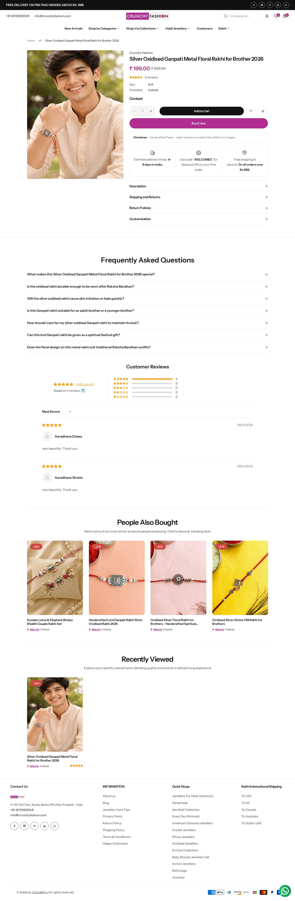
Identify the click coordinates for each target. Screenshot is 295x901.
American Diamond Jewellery (192, 823)
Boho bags (179, 870)
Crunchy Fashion (141, 53)
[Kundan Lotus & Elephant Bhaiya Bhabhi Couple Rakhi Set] (55, 578)
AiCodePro (40, 892)
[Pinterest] (270, 5)
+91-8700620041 (22, 810)
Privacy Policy (112, 816)
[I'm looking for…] (225, 16)
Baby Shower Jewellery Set (190, 857)
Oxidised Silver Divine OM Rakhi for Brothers (237, 622)
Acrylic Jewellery (184, 864)
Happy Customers (115, 843)
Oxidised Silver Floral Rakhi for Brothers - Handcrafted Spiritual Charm (173, 622)
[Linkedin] (278, 5)
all (40, 40)
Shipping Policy (113, 830)
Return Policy (112, 823)
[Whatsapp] (286, 5)
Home (31, 40)
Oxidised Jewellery (185, 843)
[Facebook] (254, 5)
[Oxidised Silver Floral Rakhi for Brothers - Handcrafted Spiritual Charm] (178, 578)
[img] (51, 425)
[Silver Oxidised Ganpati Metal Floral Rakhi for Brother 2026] (55, 714)
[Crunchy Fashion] (147, 16)
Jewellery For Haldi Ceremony (193, 796)
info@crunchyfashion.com (28, 815)
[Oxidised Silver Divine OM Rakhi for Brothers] (240, 578)
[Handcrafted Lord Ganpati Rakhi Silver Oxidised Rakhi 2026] (117, 578)
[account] (266, 16)
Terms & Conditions (116, 837)
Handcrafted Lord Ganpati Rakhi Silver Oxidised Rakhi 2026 (116, 622)
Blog (106, 803)
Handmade (179, 803)
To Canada (248, 810)
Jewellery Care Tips (116, 810)
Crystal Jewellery (184, 830)
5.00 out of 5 (85, 384)
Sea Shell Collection (186, 810)
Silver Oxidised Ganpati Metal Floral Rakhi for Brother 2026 (52, 758)
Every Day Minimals (185, 816)
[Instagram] (262, 5)
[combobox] (240, 16)
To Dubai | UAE (251, 823)
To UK (245, 803)
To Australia (249, 816)
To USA (246, 796)
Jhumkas (178, 877)
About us (109, 796)
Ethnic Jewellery (183, 837)
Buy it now (198, 123)
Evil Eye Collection (185, 850)
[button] (136, 77)
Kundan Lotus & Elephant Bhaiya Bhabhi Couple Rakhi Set (50, 622)
